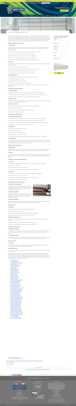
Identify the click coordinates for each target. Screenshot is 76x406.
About (19, 15)
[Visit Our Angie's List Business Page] (24, 383)
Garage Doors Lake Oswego (15, 266)
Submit (58, 73)
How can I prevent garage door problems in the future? (15, 358)
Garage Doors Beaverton (14, 264)
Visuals (42, 15)
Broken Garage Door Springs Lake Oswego (17, 287)
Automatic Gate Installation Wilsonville (17, 312)
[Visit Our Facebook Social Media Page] (14, 383)
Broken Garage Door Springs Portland (16, 290)
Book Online (59, 15)
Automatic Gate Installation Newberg (16, 311)
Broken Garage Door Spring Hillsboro (16, 289)
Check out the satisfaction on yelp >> (19, 387)
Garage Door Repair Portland (15, 260)
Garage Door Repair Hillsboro (15, 286)
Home (16, 15)
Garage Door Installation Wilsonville (16, 302)
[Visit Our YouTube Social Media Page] (21, 383)
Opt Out (59, 70)
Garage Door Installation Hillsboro (16, 306)
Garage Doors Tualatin (14, 270)
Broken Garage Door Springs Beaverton (17, 262)
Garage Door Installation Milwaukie (16, 318)
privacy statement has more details (59, 401)
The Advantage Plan (48, 15)
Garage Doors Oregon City (15, 277)
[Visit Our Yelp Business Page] (23, 383)
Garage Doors (31, 15)
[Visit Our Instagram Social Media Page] (17, 383)
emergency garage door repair (27, 224)
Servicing (37, 15)
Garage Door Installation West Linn (16, 303)
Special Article (12, 362)
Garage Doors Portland (14, 261)
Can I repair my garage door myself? (44, 369)
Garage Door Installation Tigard (15, 307)
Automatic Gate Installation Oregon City (17, 314)
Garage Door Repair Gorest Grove (16, 281)
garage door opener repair (19, 40)
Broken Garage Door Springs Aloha (16, 285)
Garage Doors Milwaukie (14, 315)
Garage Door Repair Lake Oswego (16, 265)
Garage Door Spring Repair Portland (16, 291)
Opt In (55, 70)
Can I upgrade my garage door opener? (31, 369)
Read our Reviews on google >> (19, 385)
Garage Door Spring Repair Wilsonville (16, 297)
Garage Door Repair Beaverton (15, 293)
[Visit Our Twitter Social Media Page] (16, 383)
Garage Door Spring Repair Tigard (16, 295)
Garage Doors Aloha (14, 268)
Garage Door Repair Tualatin (15, 269)
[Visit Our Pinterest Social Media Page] (19, 383)
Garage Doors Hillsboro (14, 274)
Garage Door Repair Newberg (15, 282)
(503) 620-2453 (64, 10)
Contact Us (54, 15)
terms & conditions (56, 68)
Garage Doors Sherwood (14, 278)
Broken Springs (25, 15)
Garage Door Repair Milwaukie (15, 316)
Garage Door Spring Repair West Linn (16, 299)
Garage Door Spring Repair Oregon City (17, 298)
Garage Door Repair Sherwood (15, 294)
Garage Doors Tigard (14, 273)
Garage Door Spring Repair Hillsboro (16, 310)
